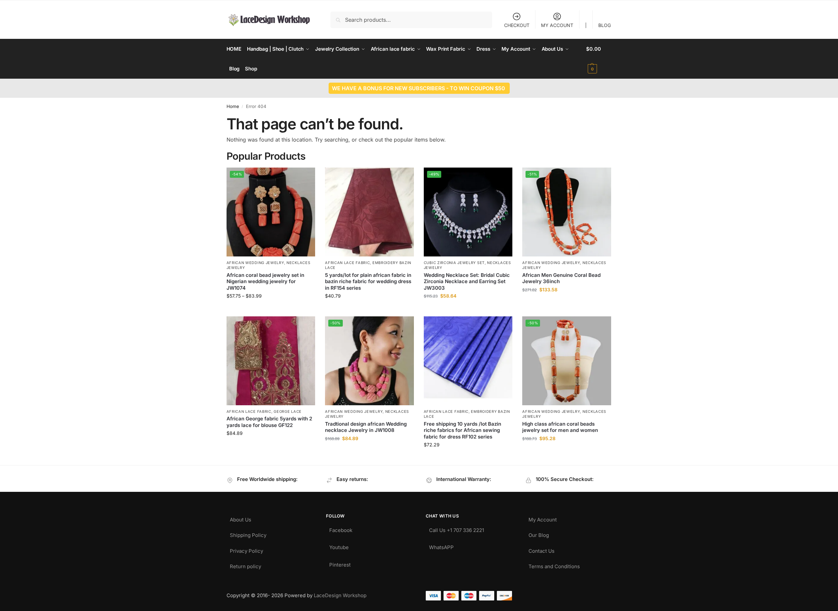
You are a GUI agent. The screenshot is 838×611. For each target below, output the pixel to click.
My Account (542, 518)
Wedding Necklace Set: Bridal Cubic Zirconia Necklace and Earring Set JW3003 (467, 281)
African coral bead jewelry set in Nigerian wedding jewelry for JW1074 (265, 281)
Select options (271, 309)
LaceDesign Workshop (340, 595)
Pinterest (340, 563)
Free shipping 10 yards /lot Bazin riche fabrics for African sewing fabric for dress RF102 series (462, 430)
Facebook (340, 528)
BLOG (604, 25)
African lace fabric (347, 262)
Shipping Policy (248, 533)
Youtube (339, 545)
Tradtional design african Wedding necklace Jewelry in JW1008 (366, 427)
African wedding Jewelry (255, 262)
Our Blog (538, 533)
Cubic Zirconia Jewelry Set (454, 262)
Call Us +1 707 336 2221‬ (456, 528)
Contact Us (541, 549)
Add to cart (567, 303)
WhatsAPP (441, 545)
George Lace (288, 411)
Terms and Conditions (554, 564)
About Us (240, 518)
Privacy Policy (246, 549)
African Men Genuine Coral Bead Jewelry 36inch (561, 278)
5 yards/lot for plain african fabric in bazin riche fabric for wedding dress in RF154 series (368, 281)
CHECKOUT (516, 25)
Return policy (245, 564)
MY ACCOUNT (557, 25)
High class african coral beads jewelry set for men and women (560, 427)
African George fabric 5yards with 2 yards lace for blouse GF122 (269, 421)
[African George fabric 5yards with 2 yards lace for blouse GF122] (271, 360)
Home (233, 106)
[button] (598, 59)
